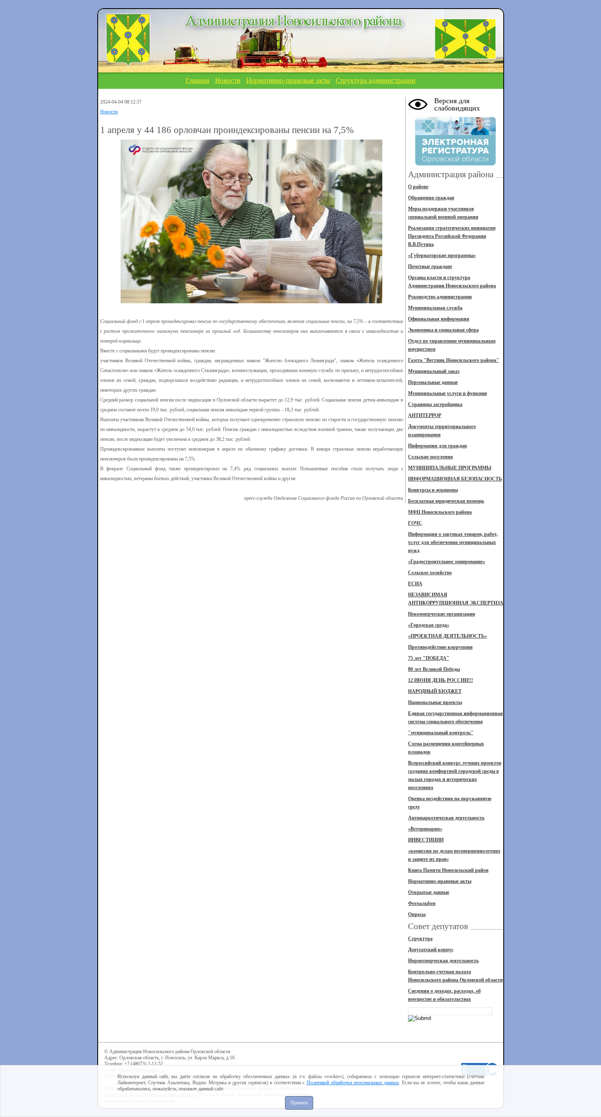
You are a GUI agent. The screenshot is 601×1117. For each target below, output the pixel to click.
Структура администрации (375, 80)
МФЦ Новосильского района (440, 512)
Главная (197, 80)
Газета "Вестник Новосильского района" (453, 360)
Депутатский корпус (430, 949)
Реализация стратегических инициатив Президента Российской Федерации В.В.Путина (452, 236)
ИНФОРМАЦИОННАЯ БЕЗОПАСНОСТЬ (455, 479)
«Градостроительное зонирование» (446, 561)
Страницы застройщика (435, 404)
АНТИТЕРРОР (424, 415)
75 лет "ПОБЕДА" (428, 658)
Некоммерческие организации (441, 614)
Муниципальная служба (435, 308)
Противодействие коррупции (440, 647)
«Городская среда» (428, 625)
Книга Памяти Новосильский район (448, 870)
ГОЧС (415, 523)
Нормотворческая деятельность (443, 961)
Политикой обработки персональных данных (353, 1082)
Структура (420, 938)
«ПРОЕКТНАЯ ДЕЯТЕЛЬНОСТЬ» (447, 636)
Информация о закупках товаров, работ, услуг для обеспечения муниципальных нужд (453, 542)
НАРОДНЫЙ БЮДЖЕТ (435, 691)
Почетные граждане (430, 266)
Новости (227, 80)
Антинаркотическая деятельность (446, 818)
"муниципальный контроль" (440, 733)
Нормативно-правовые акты (288, 80)
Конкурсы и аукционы (433, 490)
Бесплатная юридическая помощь (446, 501)
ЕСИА (415, 584)
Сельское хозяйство (430, 572)
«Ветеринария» (425, 829)
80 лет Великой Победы (434, 669)
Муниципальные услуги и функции (447, 393)
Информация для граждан (437, 446)
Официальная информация (438, 319)
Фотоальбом (421, 903)
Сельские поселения (430, 457)
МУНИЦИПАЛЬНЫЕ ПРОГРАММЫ (449, 468)
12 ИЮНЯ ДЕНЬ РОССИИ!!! (440, 680)
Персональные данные (433, 382)
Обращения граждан (431, 198)
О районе (418, 187)
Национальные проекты (435, 702)
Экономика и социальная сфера (443, 330)
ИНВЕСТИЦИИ (426, 840)
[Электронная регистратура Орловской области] (455, 164)
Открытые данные (428, 892)
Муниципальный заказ (434, 371)
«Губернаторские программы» (442, 255)
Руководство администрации (440, 297)
